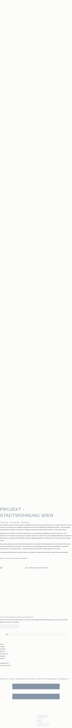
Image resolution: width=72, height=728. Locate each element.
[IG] (36, 668)
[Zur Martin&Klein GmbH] (18, 716)
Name (14, 681)
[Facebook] (36, 672)
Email (14, 691)
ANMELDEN (18, 709)
